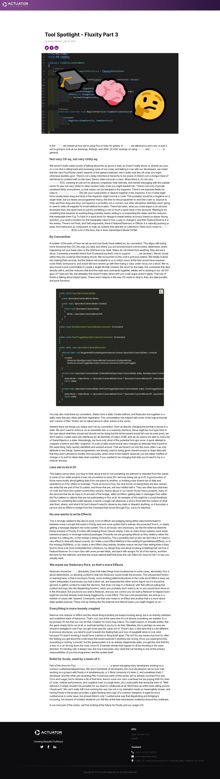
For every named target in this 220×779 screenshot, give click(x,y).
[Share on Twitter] (47, 48)
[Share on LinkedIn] (56, 48)
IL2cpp (134, 253)
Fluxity (141, 149)
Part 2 (127, 145)
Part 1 (59, 145)
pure (74, 571)
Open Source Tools (140, 734)
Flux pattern (156, 149)
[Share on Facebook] (52, 48)
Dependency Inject (68, 192)
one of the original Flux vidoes (93, 665)
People (134, 738)
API (163, 601)
